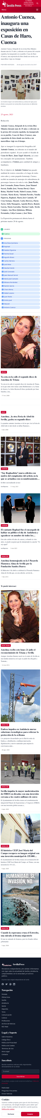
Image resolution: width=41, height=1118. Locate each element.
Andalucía (5, 1003)
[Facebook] (3, 984)
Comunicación (7, 1015)
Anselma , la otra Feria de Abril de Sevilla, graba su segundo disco (17, 418)
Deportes (5, 1009)
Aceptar (30, 1114)
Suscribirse (20, 1076)
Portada (4, 994)
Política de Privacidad (9, 1043)
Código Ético (6, 1040)
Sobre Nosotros (7, 1037)
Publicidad (5, 1088)
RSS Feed (5, 1027)
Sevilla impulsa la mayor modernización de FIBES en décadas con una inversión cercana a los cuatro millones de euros (20, 793)
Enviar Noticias (7, 1094)
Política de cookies (8, 1109)
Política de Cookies (8, 1046)
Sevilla (4, 1000)
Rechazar (11, 1114)
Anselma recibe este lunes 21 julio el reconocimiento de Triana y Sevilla (18, 651)
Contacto (5, 1054)
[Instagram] (10, 984)
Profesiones (6, 1021)
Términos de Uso (7, 1049)
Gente (4, 1006)
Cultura (4, 1018)
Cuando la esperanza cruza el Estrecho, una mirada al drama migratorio (20, 934)
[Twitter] (6, 984)
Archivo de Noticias (8, 1024)
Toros (3, 1012)
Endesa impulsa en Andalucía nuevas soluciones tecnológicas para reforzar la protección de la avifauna (20, 732)
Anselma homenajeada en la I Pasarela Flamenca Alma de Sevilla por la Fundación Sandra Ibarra (19, 563)
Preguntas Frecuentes (9, 1091)
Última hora (6, 997)
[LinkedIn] (14, 984)
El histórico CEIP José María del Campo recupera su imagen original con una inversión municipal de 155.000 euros (20, 855)
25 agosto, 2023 (7, 114)
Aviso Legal (6, 1051)
